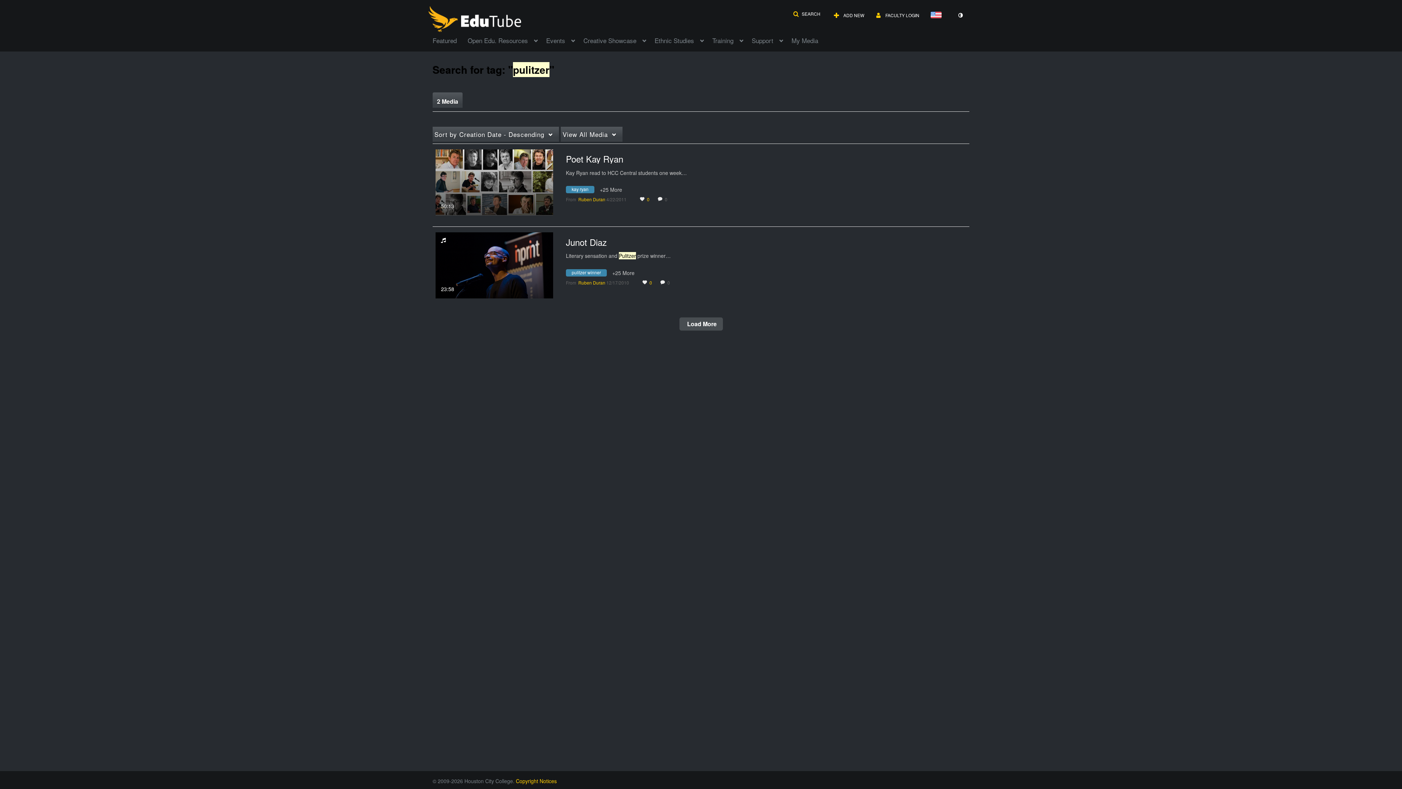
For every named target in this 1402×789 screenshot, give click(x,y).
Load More (701, 324)
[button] (806, 13)
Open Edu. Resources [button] (498, 40)
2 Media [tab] (447, 101)
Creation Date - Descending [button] (489, 134)
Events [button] (555, 40)
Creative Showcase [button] (609, 40)
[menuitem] (450, 39)
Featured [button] (445, 40)
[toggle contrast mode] (960, 15)
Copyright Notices (536, 781)
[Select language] (937, 15)
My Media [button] (805, 40)
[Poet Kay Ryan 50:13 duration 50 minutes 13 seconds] (494, 181)
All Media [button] (585, 134)
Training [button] (722, 40)
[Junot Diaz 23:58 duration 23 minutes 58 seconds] (494, 264)
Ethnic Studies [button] (674, 40)
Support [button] (762, 40)
